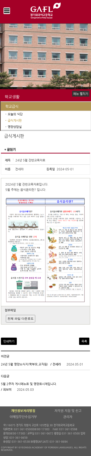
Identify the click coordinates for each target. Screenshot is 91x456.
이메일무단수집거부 (23, 417)
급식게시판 (15, 120)
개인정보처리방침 (23, 410)
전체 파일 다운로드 (20, 318)
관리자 (67, 417)
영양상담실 (15, 126)
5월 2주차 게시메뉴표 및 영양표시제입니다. (29, 384)
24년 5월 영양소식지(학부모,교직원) (24, 364)
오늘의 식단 (15, 114)
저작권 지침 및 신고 (67, 410)
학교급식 (11, 106)
